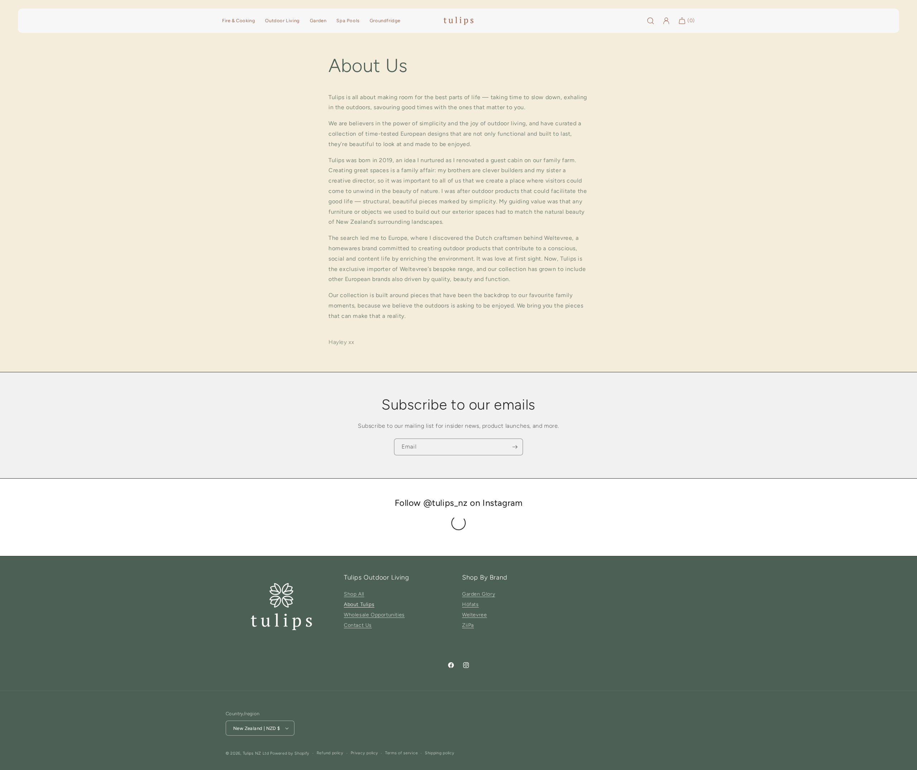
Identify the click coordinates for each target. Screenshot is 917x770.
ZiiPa (468, 625)
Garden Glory (478, 594)
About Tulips (359, 604)
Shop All (354, 594)
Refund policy (330, 753)
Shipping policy (440, 753)
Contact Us (358, 625)
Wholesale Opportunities (374, 615)
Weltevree (474, 615)
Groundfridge (385, 20)
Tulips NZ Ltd (256, 753)
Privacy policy (364, 753)
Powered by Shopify (289, 753)
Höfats (470, 604)
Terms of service (401, 753)
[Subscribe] (515, 447)
